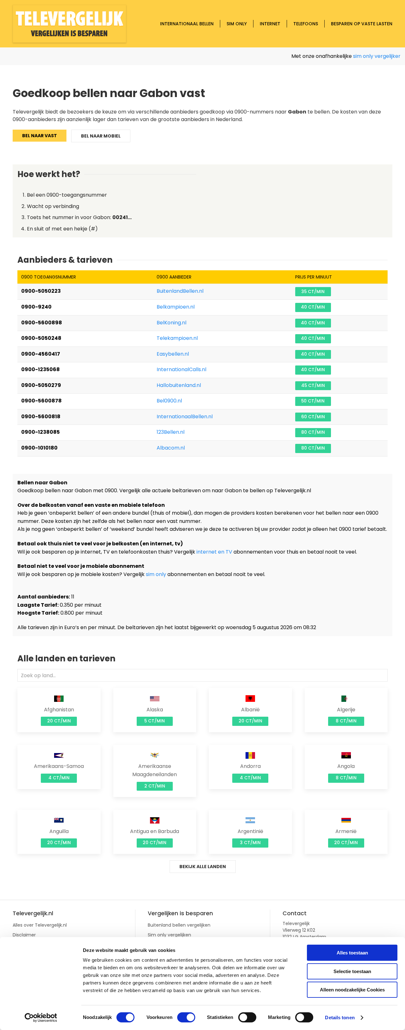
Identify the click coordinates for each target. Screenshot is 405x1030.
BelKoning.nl (171, 322)
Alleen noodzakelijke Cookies (352, 989)
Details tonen (339, 1017)
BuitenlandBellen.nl (180, 291)
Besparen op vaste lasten (361, 24)
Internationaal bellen (187, 24)
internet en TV (214, 551)
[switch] (186, 1017)
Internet (270, 24)
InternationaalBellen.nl (185, 416)
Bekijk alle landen (202, 866)
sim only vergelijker (371, 56)
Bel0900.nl (169, 400)
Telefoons (305, 24)
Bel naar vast (39, 135)
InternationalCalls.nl (181, 369)
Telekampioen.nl (177, 338)
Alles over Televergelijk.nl (40, 925)
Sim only (237, 24)
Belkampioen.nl (176, 306)
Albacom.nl (171, 447)
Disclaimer (24, 935)
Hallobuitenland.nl (179, 385)
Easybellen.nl (173, 354)
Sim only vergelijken (169, 935)
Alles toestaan (352, 952)
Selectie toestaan (352, 971)
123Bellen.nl (170, 432)
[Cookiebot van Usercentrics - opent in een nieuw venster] (41, 1017)
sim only (156, 574)
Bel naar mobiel (101, 136)
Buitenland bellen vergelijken (179, 925)
